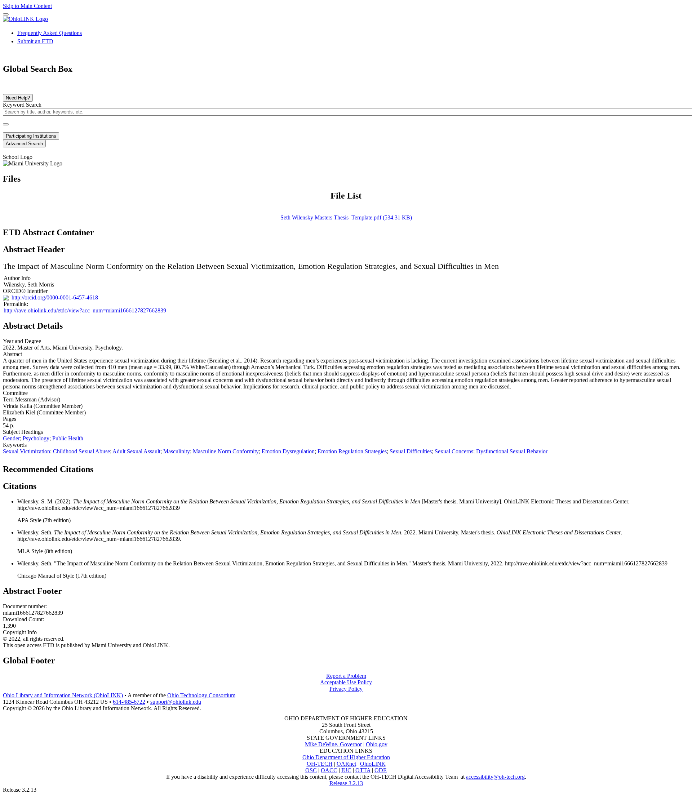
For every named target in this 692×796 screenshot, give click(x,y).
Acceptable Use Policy (346, 682)
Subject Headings (23, 432)
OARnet (346, 764)
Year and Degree (22, 341)
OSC (311, 770)
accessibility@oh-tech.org (495, 777)
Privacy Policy (346, 689)
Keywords (15, 445)
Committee (15, 393)
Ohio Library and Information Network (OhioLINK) (63, 695)
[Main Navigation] (6, 14)
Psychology (36, 438)
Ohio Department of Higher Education (346, 757)
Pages (9, 419)
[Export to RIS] (122, 467)
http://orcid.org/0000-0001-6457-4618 (55, 297)
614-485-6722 (129, 702)
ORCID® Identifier (25, 291)
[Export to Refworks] (99, 467)
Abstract (12, 354)
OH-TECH (320, 764)
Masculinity (176, 451)
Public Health (67, 438)
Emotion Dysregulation (288, 451)
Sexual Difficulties (411, 451)
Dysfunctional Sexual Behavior (511, 451)
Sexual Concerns (454, 451)
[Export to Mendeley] (134, 467)
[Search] (6, 124)
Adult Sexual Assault (136, 451)
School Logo (17, 157)
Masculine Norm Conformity (226, 451)
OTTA (363, 770)
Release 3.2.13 (346, 783)
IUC (346, 770)
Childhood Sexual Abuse (81, 451)
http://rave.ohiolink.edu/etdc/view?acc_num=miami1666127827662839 (85, 310)
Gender (11, 438)
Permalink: (16, 304)
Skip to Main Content (27, 6)
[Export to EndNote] (110, 467)
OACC (329, 770)
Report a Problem (346, 676)
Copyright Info (20, 632)
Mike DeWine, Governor (333, 744)
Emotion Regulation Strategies (352, 451)
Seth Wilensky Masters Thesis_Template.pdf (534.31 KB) (346, 217)
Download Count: (23, 619)
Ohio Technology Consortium (201, 695)
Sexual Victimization (26, 451)
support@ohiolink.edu (175, 702)
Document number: (25, 606)
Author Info (17, 278)
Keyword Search (22, 105)
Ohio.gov (376, 744)
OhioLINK (373, 764)
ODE (380, 770)
